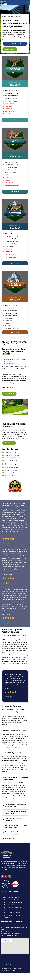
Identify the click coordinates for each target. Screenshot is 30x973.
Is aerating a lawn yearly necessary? (13, 819)
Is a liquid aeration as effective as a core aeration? (16, 812)
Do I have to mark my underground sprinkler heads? (16, 805)
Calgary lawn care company (14, 432)
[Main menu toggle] (28, 2)
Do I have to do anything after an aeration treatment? (15, 833)
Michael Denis (11, 838)
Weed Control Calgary (17, 793)
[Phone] (23, 2)
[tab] (15, 806)
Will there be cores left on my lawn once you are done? (16, 826)
